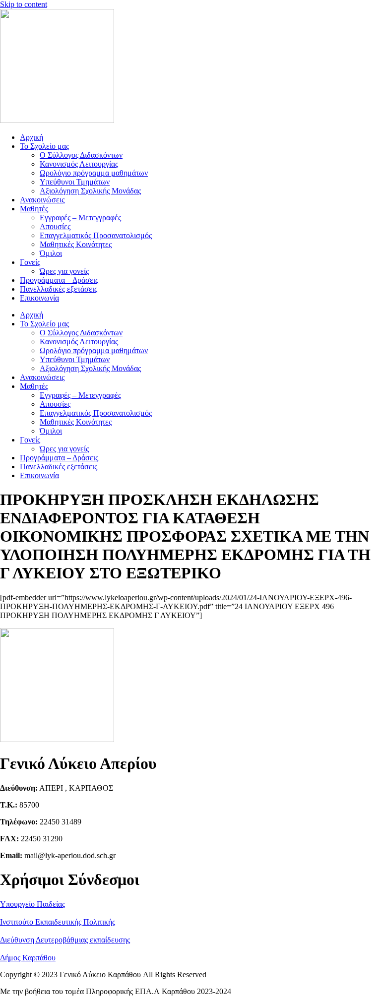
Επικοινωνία (39, 298)
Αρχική (31, 137)
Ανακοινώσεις (42, 199)
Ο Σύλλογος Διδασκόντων (81, 155)
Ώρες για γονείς (64, 271)
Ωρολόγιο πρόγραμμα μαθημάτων (94, 173)
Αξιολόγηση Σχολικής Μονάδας (90, 191)
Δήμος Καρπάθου (28, 957)
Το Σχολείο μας (44, 146)
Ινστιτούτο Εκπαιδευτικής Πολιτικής (57, 922)
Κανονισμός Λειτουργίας (79, 164)
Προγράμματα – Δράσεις (59, 280)
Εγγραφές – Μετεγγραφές (80, 217)
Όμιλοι (51, 253)
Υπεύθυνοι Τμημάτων (75, 182)
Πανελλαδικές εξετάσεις (58, 289)
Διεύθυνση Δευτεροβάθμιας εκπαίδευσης (65, 940)
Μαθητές (34, 208)
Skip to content (23, 4)
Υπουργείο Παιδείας (32, 904)
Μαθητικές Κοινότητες (76, 244)
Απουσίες (55, 226)
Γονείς (30, 262)
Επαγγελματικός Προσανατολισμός (96, 235)
